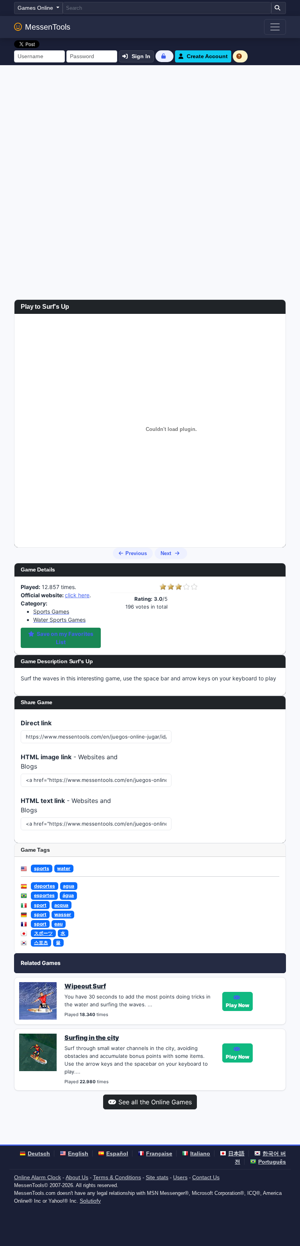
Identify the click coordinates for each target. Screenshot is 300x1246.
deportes (44, 886)
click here (77, 595)
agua (68, 886)
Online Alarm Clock (37, 1177)
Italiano (200, 1153)
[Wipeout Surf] (38, 1000)
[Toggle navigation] (275, 27)
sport (40, 905)
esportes (44, 895)
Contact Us (206, 1177)
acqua (61, 905)
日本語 (236, 1153)
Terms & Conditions (117, 1177)
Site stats (157, 1177)
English (78, 1153)
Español (117, 1153)
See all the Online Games (155, 1102)
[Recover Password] (164, 56)
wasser (62, 914)
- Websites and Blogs (69, 761)
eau (58, 924)
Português (272, 1162)
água (68, 895)
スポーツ (43, 933)
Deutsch (39, 1153)
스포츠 (41, 942)
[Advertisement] (150, 123)
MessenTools (47, 27)
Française (159, 1153)
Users (180, 1177)
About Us (77, 1177)
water (63, 868)
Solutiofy (90, 1201)
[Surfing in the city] (38, 1052)
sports (41, 868)
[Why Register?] (240, 56)
